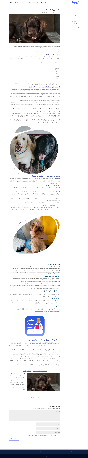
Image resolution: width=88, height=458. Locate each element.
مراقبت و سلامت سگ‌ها (73, 19)
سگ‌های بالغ (75, 13)
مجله (34, 2)
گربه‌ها (77, 25)
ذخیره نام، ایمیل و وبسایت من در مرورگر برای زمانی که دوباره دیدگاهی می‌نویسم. (43, 435)
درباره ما (11, 2)
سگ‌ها (37, 12)
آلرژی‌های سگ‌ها (74, 23)
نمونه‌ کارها (23, 2)
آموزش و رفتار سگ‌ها (73, 21)
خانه (45, 2)
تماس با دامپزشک (74, 452)
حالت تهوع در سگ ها (17, 373)
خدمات (29, 2)
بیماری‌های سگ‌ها (42, 12)
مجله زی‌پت (37, 371)
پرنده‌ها (77, 27)
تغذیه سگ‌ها (75, 17)
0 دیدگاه (33, 12)
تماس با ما (16, 2)
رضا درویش (55, 12)
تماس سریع (39, 2)
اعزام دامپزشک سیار (61, 452)
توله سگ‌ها (75, 11)
